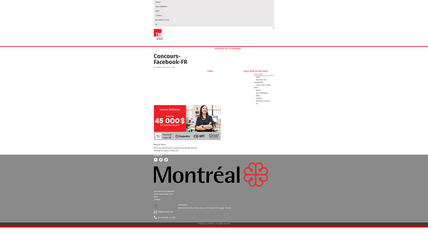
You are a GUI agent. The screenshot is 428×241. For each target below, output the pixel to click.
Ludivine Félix (161, 67)
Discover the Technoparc (164, 191)
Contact (158, 16)
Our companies (161, 7)
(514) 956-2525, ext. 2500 (166, 218)
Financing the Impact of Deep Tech (166, 151)
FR (156, 24)
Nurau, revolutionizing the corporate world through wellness (176, 148)
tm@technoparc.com (165, 212)
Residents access (162, 20)
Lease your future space (163, 194)
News (157, 11)
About (157, 2)
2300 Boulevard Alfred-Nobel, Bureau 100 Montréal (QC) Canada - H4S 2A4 (204, 208)
